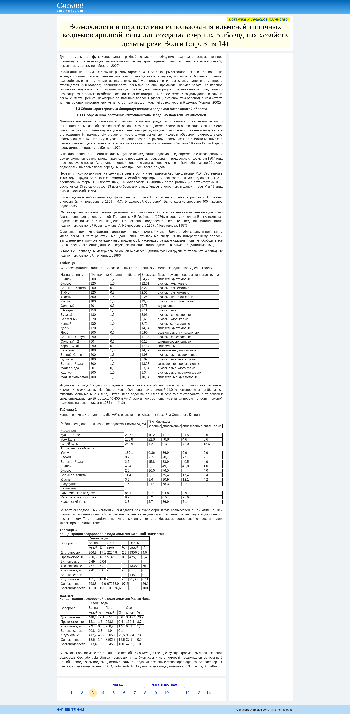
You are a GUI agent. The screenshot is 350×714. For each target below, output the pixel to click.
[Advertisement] (261, 115)
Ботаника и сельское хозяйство (258, 19)
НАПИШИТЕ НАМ (70, 709)
